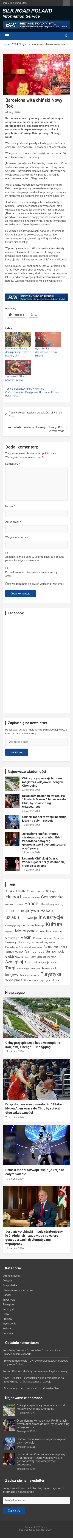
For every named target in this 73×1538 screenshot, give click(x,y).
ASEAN (20, 891)
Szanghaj (14, 961)
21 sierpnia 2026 (31, 789)
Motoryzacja (27, 930)
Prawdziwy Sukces (13, 1350)
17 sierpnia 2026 (31, 870)
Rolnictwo (51, 946)
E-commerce (35, 891)
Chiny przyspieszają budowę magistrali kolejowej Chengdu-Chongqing (43, 782)
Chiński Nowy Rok (34, 388)
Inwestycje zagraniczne (17, 925)
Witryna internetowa (17, 537)
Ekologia (51, 891)
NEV (42, 931)
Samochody (34, 951)
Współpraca (14, 980)
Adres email (13, 522)
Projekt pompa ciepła (15, 1360)
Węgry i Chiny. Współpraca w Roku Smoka (46, 352)
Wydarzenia (9, 1323)
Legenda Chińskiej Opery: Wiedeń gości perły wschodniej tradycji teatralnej (43, 862)
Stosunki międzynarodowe (18, 1290)
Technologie (23, 968)
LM (4, 1388)
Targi (10, 967)
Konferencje (37, 925)
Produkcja (59, 938)
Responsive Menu (66, 3)
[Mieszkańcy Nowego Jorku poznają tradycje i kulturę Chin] (18, 339)
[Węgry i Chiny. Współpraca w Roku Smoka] (48, 339)
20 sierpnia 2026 (31, 811)
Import (11, 911)
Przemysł (37, 942)
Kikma (6, 1371)
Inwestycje (50, 917)
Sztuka (54, 962)
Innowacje (29, 918)
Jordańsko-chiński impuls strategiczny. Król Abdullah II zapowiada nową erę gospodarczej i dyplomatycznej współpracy (44, 841)
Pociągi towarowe (42, 938)
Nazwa (10, 506)
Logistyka (9, 932)
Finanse (36, 897)
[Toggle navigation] (7, 36)
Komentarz (12, 463)
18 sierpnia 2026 (31, 852)
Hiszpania (44, 392)
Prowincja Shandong (17, 942)
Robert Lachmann (43, 1530)
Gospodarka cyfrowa (14, 904)
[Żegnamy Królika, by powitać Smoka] (18, 367)
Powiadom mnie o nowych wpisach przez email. (36, 583)
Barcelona (17, 388)
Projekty (7, 1318)
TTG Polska (41, 1527)
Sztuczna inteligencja (37, 962)
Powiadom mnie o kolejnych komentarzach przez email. (34, 574)
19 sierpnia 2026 (31, 824)
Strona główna (11, 1275)
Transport (35, 968)
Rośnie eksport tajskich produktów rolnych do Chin (35, 414)
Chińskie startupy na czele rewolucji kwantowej (39, 1371)
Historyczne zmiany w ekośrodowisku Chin (34, 1388)
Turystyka (50, 974)
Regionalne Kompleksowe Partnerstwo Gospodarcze (30, 944)
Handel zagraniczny (52, 904)
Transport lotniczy (29, 975)
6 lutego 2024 (13, 112)
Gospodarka (52, 897)
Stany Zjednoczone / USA (43, 957)
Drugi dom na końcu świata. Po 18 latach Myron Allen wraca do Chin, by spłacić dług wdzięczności (44, 801)
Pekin (26, 937)
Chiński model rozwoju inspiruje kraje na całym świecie (44, 818)
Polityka (7, 1280)
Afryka (9, 891)
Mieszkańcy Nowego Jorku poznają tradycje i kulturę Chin (18, 352)
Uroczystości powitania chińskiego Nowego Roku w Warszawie (35, 429)
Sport (27, 957)
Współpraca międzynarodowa (41, 980)
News (6, 1377)
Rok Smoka (11, 395)
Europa (26, 897)
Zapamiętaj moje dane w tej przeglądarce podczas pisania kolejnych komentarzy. (34, 558)
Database (8, 1333)
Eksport (13, 896)
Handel (32, 903)
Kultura (55, 392)
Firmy (6, 1314)
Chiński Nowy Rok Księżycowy (21, 392)
